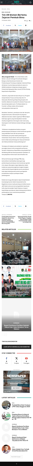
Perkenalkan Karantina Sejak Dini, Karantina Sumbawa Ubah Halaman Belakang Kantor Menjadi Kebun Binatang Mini (8, 220)
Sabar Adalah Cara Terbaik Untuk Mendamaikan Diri (20, 450)
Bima (8, 9)
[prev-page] (3, 334)
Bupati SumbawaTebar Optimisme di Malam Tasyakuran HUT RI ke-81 (20, 439)
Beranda (4, 9)
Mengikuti (16, 357)
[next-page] (6, 334)
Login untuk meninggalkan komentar (16, 347)
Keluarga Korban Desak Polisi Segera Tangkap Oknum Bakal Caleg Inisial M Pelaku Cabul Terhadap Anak (24, 219)
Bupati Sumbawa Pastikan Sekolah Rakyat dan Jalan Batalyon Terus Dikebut (16, 327)
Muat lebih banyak (15, 456)
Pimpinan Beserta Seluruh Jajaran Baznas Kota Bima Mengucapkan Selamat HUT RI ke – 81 (16, 294)
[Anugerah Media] (16, 2)
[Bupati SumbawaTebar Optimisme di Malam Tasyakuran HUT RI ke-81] (6, 438)
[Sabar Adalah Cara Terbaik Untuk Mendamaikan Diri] (6, 449)
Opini (13, 447)
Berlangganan (26, 357)
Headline (7, 12)
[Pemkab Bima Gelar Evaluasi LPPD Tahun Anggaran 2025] (16, 248)
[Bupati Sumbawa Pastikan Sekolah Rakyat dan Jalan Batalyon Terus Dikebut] (16, 315)
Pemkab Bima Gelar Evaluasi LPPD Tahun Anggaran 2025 (16, 262)
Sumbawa (16, 323)
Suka (6, 357)
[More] (26, 25)
